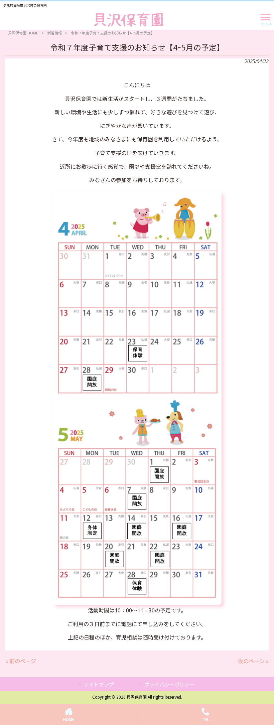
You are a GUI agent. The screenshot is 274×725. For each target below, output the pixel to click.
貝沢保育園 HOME (23, 33)
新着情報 (54, 33)
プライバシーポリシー (169, 685)
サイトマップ (99, 685)
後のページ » (253, 661)
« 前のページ (20, 661)
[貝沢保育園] (129, 19)
